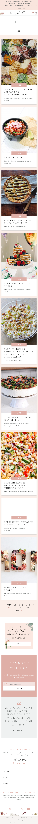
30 (28, 607)
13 (13, 607)
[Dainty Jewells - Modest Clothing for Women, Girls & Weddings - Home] (18, 13)
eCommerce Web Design (16, 820)
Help (6, 778)
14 (17, 607)
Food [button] (18, 31)
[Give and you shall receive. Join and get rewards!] (19, 636)
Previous (11, 605)
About (6, 772)
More (6, 784)
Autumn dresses (13, 1)
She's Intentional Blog (19, 792)
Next (18, 610)
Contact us (19, 763)
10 (33, 605)
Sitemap (29, 822)
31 (32, 607)
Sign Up (19, 688)
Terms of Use (21, 822)
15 (20, 607)
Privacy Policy (10, 822)
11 (5, 607)
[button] (2, 13)
